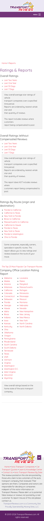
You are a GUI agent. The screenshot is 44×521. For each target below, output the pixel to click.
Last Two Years (10, 80)
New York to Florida (12, 216)
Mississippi (24, 296)
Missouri (23, 299)
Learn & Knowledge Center (30, 469)
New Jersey (25, 314)
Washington (9, 366)
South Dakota (10, 348)
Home (4, 63)
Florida (7, 302)
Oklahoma (8, 332)
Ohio (6, 329)
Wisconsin (8, 375)
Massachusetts (26, 287)
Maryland (24, 284)
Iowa (6, 320)
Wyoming (8, 378)
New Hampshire (26, 311)
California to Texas (12, 213)
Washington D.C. (11, 369)
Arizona (7, 284)
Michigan (23, 290)
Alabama (8, 278)
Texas (6, 354)
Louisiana (24, 278)
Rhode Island (9, 342)
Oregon (7, 335)
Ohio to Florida (10, 237)
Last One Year (10, 83)
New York (24, 320)
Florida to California (12, 210)
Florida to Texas (11, 228)
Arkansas (8, 287)
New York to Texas (12, 231)
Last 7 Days (9, 89)
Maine (22, 281)
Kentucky (8, 326)
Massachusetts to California (16, 222)
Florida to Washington (13, 234)
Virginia (7, 363)
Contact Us (8, 472)
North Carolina (26, 323)
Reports (12, 63)
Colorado (8, 293)
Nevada (23, 308)
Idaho (6, 311)
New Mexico (25, 317)
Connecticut (9, 296)
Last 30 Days (9, 86)
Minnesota (24, 293)
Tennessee (8, 351)
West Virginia (9, 372)
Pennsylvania (9, 338)
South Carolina (10, 344)
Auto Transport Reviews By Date (28, 472)
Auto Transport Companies (23, 467)
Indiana (7, 317)
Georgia (7, 305)
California (8, 290)
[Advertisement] (22, 39)
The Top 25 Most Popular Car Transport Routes (22, 266)
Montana (23, 302)
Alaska (7, 281)
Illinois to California (12, 219)
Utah (6, 357)
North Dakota (25, 326)
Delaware (8, 299)
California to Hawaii (12, 225)
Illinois (6, 314)
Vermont (8, 360)
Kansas (7, 323)
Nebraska (24, 305)
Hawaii (7, 308)
